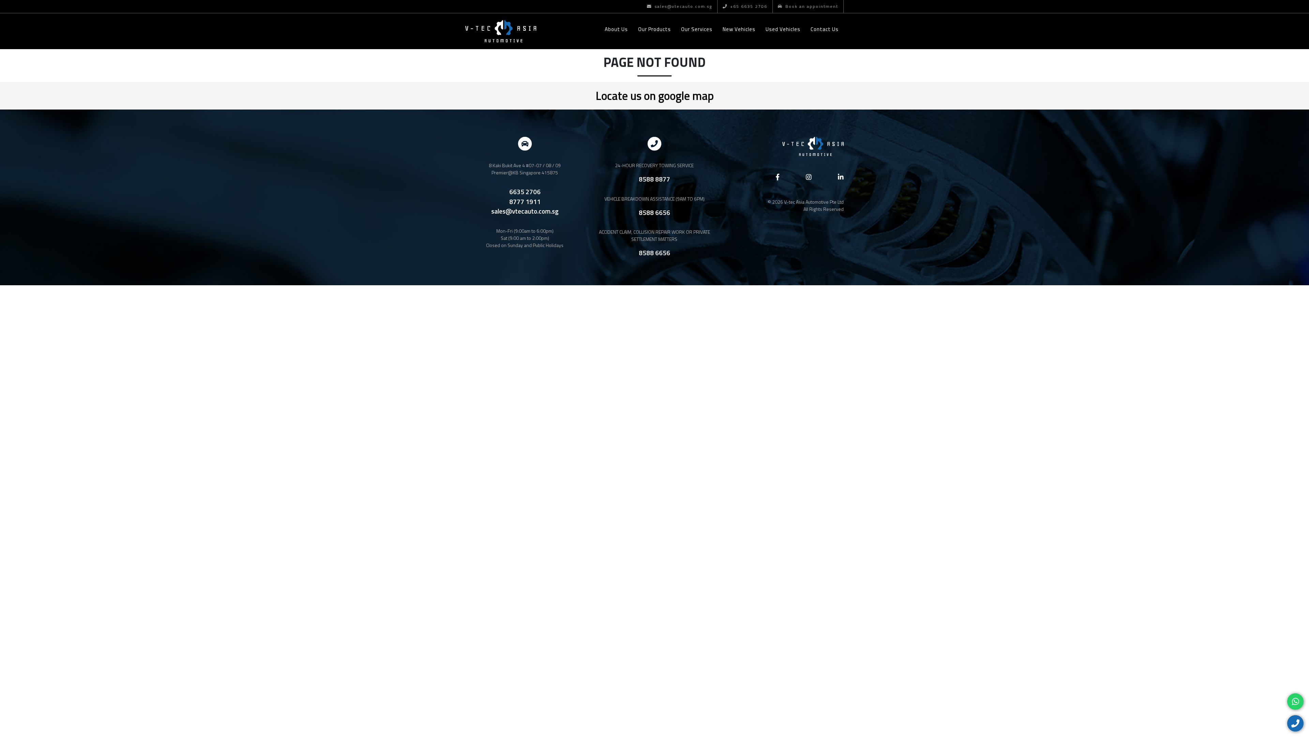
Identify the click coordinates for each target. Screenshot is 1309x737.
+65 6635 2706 (747, 6)
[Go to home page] (500, 31)
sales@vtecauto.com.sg (682, 6)
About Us (616, 29)
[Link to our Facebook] (778, 177)
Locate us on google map (655, 95)
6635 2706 (525, 192)
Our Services (696, 29)
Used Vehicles (783, 29)
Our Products (654, 29)
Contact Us (825, 29)
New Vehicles (739, 29)
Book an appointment (811, 6)
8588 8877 (654, 179)
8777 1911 (525, 201)
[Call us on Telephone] (1295, 723)
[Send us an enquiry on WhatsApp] (1295, 701)
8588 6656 (654, 212)
